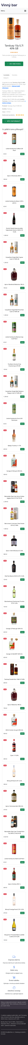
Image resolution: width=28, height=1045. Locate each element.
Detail (22, 154)
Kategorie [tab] (6, 78)
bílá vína (11, 1017)
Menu (3, 11)
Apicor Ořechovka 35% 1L (14, 176)
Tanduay (19, 55)
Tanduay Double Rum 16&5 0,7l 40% (14, 679)
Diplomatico (19, 1022)
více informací (13, 121)
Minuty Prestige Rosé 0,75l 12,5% (14, 909)
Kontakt (3, 1034)
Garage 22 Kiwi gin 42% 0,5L (14, 471)
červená (6, 1017)
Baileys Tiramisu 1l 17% (14, 445)
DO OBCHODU (15, 64)
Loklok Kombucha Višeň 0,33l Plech (14, 858)
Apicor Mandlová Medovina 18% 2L (14, 284)
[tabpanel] (14, 99)
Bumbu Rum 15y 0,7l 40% (8, 1022)
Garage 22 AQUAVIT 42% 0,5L (14, 654)
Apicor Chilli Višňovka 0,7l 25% (14, 550)
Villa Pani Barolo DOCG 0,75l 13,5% (14, 576)
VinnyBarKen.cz (9, 1032)
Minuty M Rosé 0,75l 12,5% (14, 781)
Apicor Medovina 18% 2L (14, 704)
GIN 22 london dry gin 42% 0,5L (14, 730)
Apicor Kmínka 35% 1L (14, 884)
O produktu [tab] (6, 75)
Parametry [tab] (14, 75)
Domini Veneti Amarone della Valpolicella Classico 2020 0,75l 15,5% (14, 230)
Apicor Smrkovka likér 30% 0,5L (14, 806)
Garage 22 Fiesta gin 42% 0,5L (14, 628)
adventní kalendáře (10, 1025)
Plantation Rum (5, 1023)
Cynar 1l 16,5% (14, 755)
